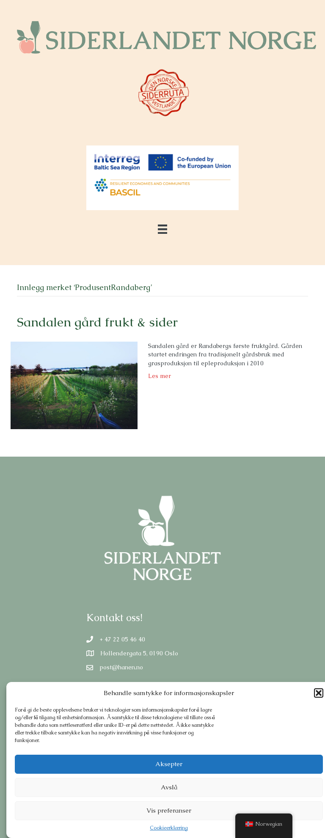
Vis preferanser (168, 810)
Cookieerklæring (169, 827)
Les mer (159, 376)
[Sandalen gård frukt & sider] (74, 385)
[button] (318, 693)
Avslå (169, 787)
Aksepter (168, 764)
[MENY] (162, 229)
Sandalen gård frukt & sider (97, 322)
